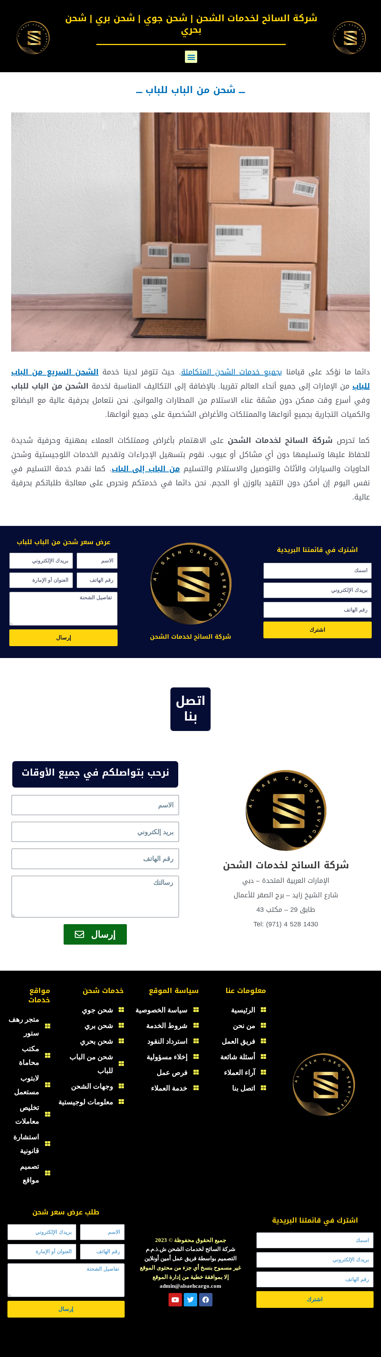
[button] (191, 57)
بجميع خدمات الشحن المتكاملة (231, 372)
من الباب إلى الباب (146, 469)
